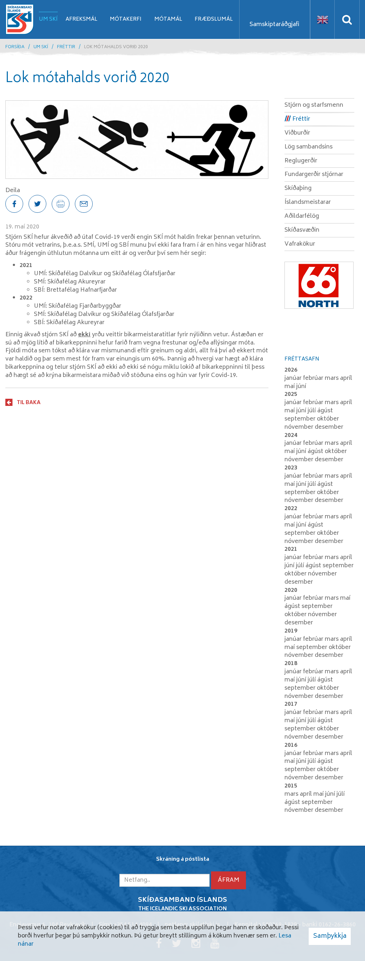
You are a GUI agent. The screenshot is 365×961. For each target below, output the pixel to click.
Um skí (41, 47)
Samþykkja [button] (329, 936)
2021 (290, 549)
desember (329, 427)
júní (301, 387)
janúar (293, 378)
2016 (290, 745)
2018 (290, 664)
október (328, 419)
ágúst (325, 411)
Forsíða (15, 47)
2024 (290, 436)
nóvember (299, 427)
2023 (290, 468)
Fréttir (66, 47)
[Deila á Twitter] (37, 204)
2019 (290, 631)
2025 (290, 394)
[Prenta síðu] (61, 204)
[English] (322, 19)
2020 (290, 590)
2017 (290, 704)
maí (290, 387)
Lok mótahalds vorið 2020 (116, 47)
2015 (290, 786)
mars (332, 378)
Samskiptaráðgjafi (274, 25)
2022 (290, 509)
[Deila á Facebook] (14, 204)
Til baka (29, 403)
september (300, 419)
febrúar (314, 378)
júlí (312, 411)
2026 (290, 370)
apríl (346, 378)
